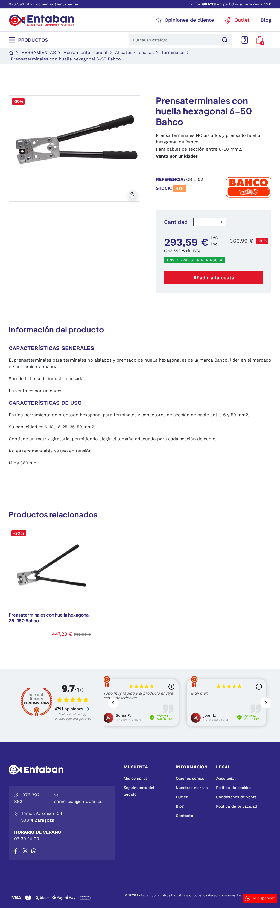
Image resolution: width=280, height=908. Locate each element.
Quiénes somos (190, 778)
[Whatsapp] (33, 851)
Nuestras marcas (192, 787)
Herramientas (38, 52)
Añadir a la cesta (213, 278)
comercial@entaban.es (57, 4)
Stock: (164, 188)
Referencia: (170, 179)
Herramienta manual (85, 52)
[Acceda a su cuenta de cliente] (244, 40)
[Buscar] (224, 39)
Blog (180, 806)
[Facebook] (16, 851)
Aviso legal (225, 778)
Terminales (172, 52)
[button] (259, 40)
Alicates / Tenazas (134, 52)
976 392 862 (21, 4)
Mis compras (135, 778)
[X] (25, 851)
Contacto (184, 815)
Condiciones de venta (236, 797)
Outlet (182, 797)
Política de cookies (233, 787)
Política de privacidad (236, 806)
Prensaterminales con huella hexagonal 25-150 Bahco (49, 617)
